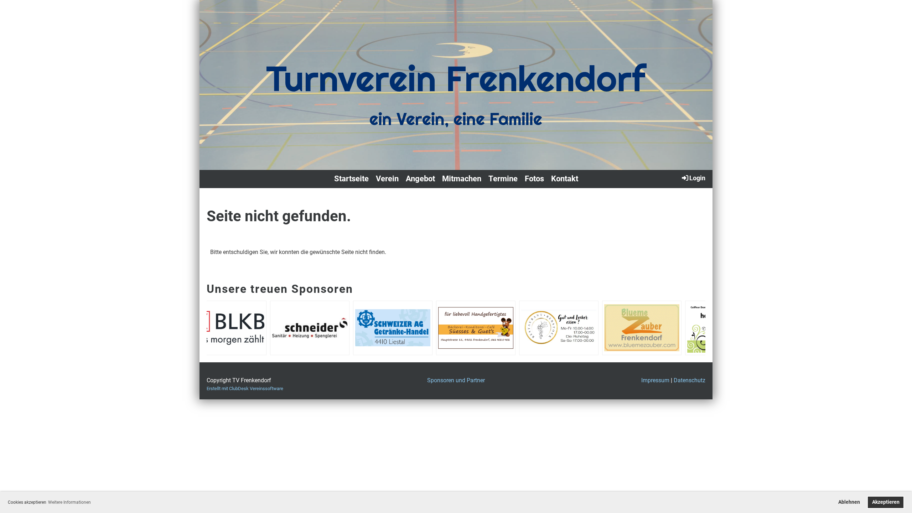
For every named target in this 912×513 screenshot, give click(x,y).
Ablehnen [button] (849, 502)
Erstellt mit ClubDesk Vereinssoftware (245, 388)
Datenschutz (689, 380)
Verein (387, 178)
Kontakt (564, 178)
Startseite (351, 178)
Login (697, 178)
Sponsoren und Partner (456, 380)
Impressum (655, 380)
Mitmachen (461, 178)
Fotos (534, 178)
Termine (503, 178)
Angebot (420, 178)
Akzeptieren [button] (886, 502)
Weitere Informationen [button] (69, 502)
